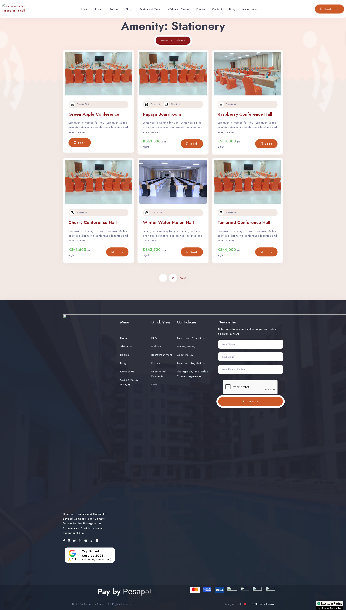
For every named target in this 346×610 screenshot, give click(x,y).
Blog (232, 9)
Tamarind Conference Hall (244, 222)
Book (81, 143)
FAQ (154, 338)
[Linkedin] (81, 541)
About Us (126, 346)
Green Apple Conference (93, 114)
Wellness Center (178, 9)
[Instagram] (69, 541)
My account (250, 9)
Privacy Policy (186, 346)
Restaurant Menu (150, 9)
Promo (200, 9)
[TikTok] (92, 541)
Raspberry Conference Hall (245, 114)
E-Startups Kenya (262, 604)
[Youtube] (86, 541)
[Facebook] (64, 541)
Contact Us (127, 372)
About (98, 9)
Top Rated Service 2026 (92, 553)
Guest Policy (185, 355)
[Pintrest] (97, 541)
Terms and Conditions (191, 338)
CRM (154, 384)
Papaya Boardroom (162, 114)
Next (183, 278)
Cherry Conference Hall (92, 222)
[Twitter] (75, 541)
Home (83, 9)
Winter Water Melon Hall (168, 222)
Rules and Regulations (191, 363)
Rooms (114, 9)
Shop (129, 9)
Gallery (156, 346)
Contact (217, 9)
